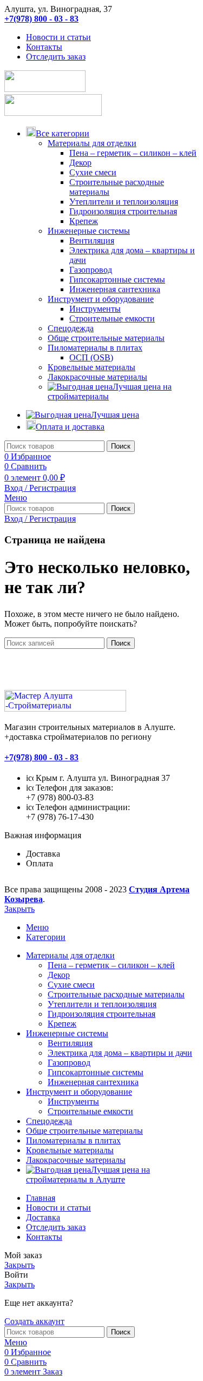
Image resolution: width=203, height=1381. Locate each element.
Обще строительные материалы (106, 338)
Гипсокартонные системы (117, 279)
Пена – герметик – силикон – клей (133, 152)
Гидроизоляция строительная (123, 211)
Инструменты (95, 308)
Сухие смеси (92, 172)
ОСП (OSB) (91, 357)
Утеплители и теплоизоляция (123, 201)
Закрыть (19, 908)
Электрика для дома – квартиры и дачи (120, 1052)
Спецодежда (71, 328)
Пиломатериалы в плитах (95, 347)
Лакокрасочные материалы (97, 377)
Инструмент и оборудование (101, 299)
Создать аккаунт (34, 1321)
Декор (80, 162)
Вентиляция (91, 240)
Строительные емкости (112, 318)
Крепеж (83, 221)
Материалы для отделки (92, 143)
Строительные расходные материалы (116, 994)
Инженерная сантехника (114, 289)
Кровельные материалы (91, 367)
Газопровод (90, 269)
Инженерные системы (89, 230)
